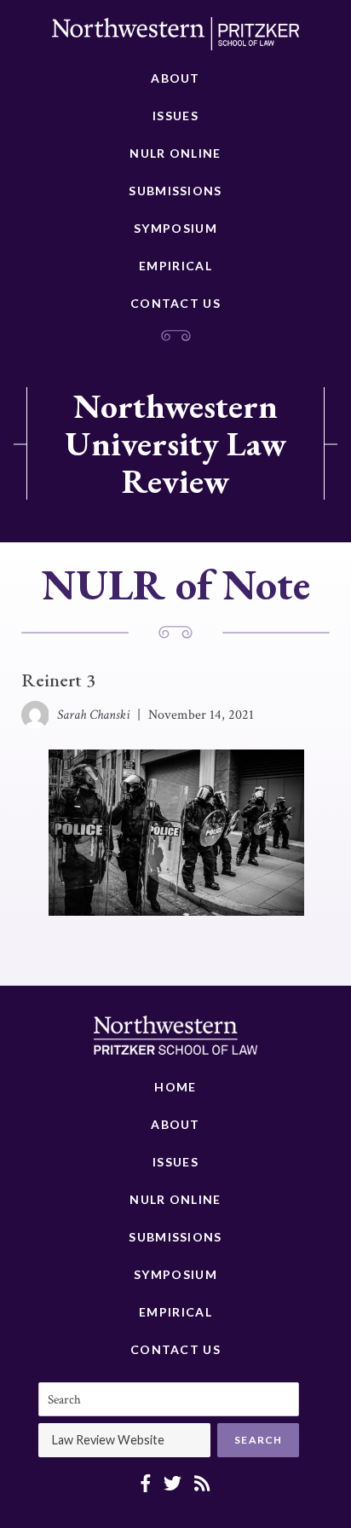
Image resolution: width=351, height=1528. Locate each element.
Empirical (175, 265)
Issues (175, 115)
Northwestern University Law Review (175, 443)
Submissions (175, 190)
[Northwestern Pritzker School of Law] (175, 38)
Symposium (175, 228)
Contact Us (175, 303)
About (175, 78)
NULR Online (175, 153)
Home (175, 1086)
